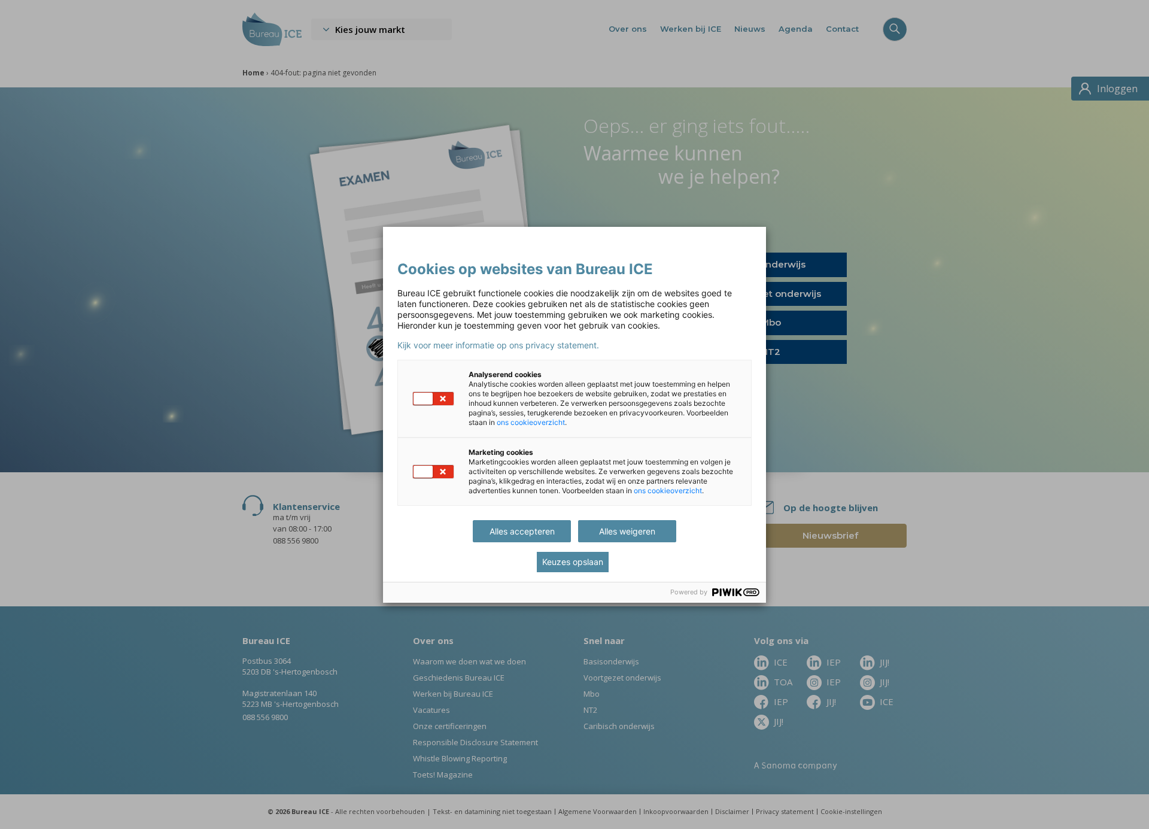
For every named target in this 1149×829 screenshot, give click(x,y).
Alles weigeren (627, 531)
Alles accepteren (522, 531)
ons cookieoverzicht (531, 422)
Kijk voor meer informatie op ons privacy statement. (498, 345)
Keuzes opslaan (572, 562)
